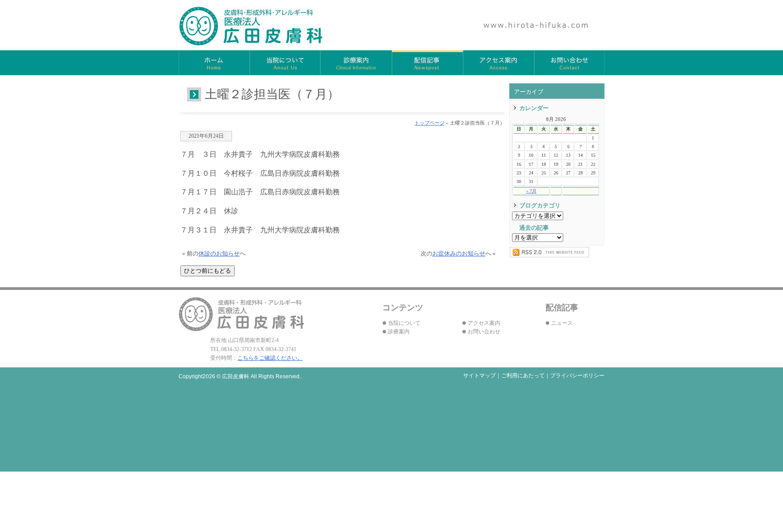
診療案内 (356, 62)
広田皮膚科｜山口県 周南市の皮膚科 (251, 26)
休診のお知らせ (219, 254)
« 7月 (531, 190)
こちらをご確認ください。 (270, 358)
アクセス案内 (498, 62)
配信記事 (427, 62)
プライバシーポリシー (577, 375)
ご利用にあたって (523, 375)
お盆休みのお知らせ (458, 254)
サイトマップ (479, 375)
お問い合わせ (569, 62)
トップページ (430, 122)
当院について (285, 62)
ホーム (214, 62)
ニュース (562, 323)
